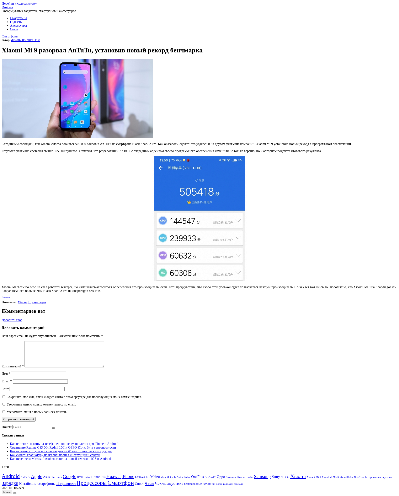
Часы (149, 483)
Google (69, 476)
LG (147, 477)
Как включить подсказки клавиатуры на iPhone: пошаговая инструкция (61, 451)
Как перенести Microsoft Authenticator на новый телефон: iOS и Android (60, 458)
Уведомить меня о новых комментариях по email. (41, 404)
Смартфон (120, 482)
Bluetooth (56, 477)
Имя (6, 373)
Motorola (171, 477)
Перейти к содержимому (19, 3)
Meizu (155, 477)
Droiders (7, 7)
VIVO (285, 477)
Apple (36, 476)
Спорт (139, 483)
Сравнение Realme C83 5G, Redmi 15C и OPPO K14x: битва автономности (63, 447)
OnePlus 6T (210, 477)
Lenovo (140, 477)
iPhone (128, 476)
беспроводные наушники (200, 483)
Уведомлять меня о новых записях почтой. (37, 412)
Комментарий (13, 366)
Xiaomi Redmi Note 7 (350, 477)
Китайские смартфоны (37, 483)
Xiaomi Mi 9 (314, 477)
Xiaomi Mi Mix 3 (330, 477)
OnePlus (197, 477)
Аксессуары (18, 25)
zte (362, 477)
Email (7, 381)
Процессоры (37, 302)
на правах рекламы (233, 483)
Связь (14, 29)
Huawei (113, 476)
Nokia (180, 477)
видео (219, 483)
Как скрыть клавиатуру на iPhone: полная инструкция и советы (55, 455)
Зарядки (10, 483)
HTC (103, 477)
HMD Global (83, 477)
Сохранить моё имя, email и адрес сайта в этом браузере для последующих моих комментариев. (74, 397)
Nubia (187, 477)
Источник (6, 297)
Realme (241, 477)
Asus (46, 477)
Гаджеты (16, 22)
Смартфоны (18, 18)
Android (11, 476)
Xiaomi (22, 302)
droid (14, 40)
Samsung (262, 476)
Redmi (250, 477)
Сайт (5, 389)
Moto (163, 477)
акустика (175, 483)
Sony (276, 476)
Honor (95, 477)
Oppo (221, 477)
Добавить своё (12, 320)
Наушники (66, 483)
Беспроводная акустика (378, 477)
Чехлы (160, 483)
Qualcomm (231, 477)
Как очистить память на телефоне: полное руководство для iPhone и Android (64, 443)
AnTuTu (25, 477)
